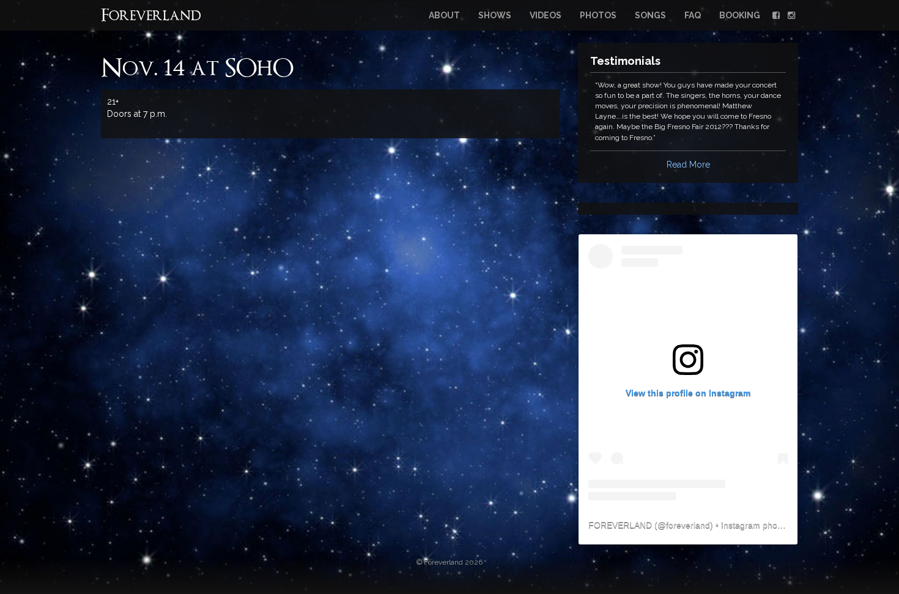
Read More (688, 164)
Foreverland (151, 16)
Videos (545, 15)
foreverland (688, 525)
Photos (598, 15)
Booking (739, 15)
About (444, 15)
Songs (650, 15)
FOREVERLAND (620, 525)
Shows (494, 15)
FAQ (692, 15)
